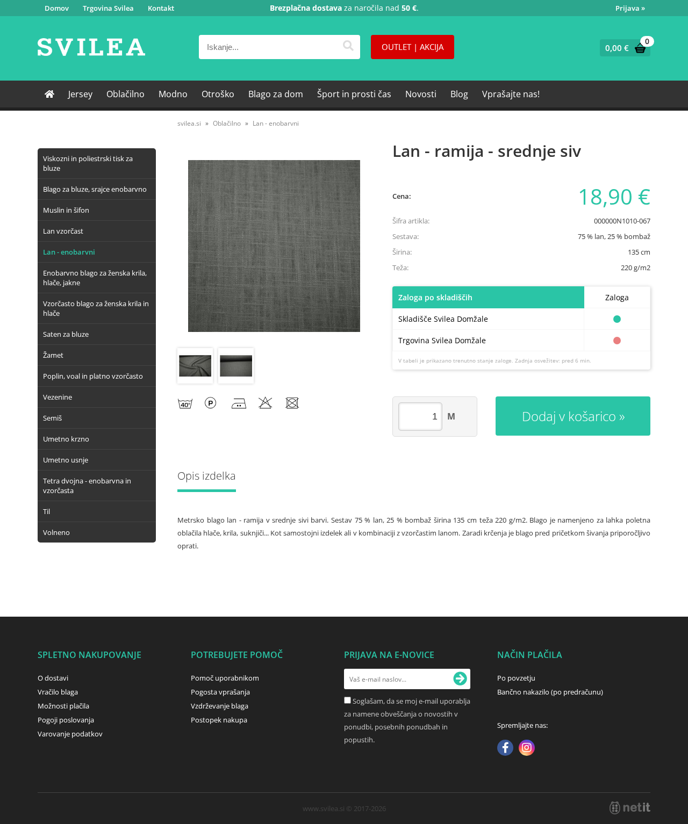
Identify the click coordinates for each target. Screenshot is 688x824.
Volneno (56, 532)
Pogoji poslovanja (66, 720)
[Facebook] (505, 749)
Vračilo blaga (58, 692)
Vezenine (57, 397)
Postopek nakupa (219, 720)
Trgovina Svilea (108, 8)
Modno (173, 94)
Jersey (80, 94)
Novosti (420, 94)
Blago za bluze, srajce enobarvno (95, 189)
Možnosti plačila (63, 706)
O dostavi (53, 678)
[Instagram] (527, 749)
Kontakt (161, 8)
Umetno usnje (65, 460)
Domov (57, 8)
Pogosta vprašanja (220, 692)
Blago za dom (275, 94)
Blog (459, 94)
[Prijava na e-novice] (460, 679)
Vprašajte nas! (511, 94)
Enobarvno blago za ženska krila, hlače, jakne (95, 277)
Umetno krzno (66, 439)
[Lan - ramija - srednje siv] (274, 246)
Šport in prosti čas (354, 94)
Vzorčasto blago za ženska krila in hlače (96, 308)
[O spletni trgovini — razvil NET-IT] (630, 807)
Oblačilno (125, 94)
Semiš (52, 418)
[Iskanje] (348, 47)
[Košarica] (623, 47)
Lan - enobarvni (69, 252)
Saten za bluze (66, 334)
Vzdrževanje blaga (219, 706)
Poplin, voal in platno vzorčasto (93, 376)
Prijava (630, 8)
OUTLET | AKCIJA (412, 46)
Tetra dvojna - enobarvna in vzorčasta (87, 485)
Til (46, 511)
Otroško (218, 94)
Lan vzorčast (63, 231)
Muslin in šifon (66, 210)
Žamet (53, 355)
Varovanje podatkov (70, 734)
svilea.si (189, 123)
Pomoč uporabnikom (225, 678)
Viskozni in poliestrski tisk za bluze (88, 163)
